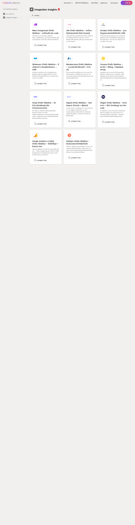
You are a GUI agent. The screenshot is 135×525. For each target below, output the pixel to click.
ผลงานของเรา (114, 3)
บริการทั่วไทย (94, 3)
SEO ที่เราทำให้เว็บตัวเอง (82, 3)
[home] (11, 3)
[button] (68, 3)
